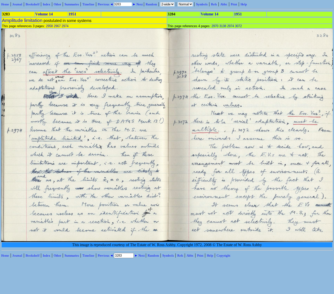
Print (234, 4)
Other (57, 4)
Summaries (72, 4)
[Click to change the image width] (167, 161)
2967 (57, 26)
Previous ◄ (106, 4)
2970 (215, 26)
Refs (214, 4)
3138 (222, 26)
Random (151, 4)
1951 (72, 14)
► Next (138, 4)
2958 (49, 26)
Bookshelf (32, 4)
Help (244, 4)
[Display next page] (317, 241)
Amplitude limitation (22, 20)
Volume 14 (44, 14)
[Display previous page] (17, 241)
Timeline (88, 4)
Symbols (202, 4)
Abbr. (223, 4)
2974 (65, 26)
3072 (238, 26)
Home (5, 4)
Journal (17, 4)
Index (46, 4)
